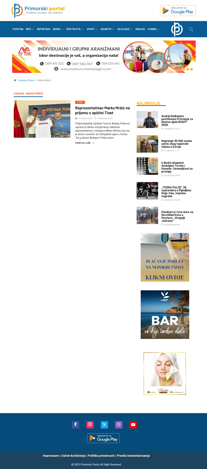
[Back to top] (200, 460)
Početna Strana (26, 80)
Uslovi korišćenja (73, 455)
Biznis (56, 29)
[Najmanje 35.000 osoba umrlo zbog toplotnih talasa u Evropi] (147, 144)
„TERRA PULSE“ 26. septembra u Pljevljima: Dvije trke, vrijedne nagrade (176, 191)
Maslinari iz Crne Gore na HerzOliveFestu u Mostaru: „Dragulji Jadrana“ (177, 216)
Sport (91, 29)
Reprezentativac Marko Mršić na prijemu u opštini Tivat (102, 110)
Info (28, 29)
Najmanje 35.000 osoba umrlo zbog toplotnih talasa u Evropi (176, 143)
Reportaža (43, 29)
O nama (152, 29)
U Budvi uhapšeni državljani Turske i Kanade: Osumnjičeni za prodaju (177, 167)
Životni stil (73, 29)
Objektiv (106, 29)
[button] (191, 29)
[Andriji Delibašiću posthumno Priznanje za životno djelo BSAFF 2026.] (147, 119)
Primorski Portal (85, 118)
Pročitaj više (82, 143)
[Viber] (118, 424)
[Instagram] (90, 424)
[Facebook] (75, 424)
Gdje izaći (123, 29)
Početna (18, 29)
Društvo (165, 159)
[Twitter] (104, 424)
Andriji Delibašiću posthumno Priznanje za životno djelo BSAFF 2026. (177, 120)
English (140, 29)
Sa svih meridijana (171, 138)
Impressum (51, 455)
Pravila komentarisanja (133, 455)
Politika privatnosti (101, 455)
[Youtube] (133, 424)
